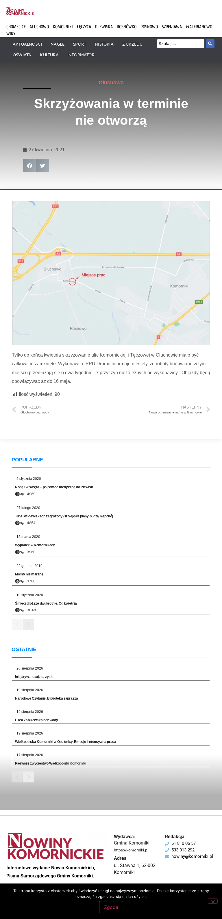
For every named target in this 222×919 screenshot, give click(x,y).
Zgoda (111, 907)
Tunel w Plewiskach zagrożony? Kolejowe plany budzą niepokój (64, 516)
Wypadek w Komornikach (35, 545)
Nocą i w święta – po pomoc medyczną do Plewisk (54, 487)
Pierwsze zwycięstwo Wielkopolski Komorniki (50, 763)
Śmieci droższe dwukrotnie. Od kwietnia (46, 603)
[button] (29, 165)
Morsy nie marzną (29, 574)
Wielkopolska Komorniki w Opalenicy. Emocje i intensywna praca (65, 742)
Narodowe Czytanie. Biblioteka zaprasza (46, 698)
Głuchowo (111, 82)
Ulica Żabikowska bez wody (36, 720)
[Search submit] (210, 43)
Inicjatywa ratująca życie (34, 677)
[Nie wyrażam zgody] (213, 901)
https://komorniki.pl (131, 850)
